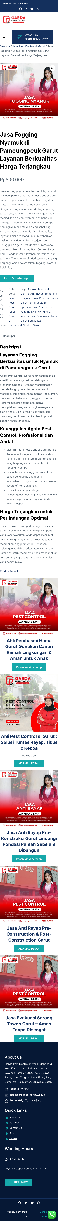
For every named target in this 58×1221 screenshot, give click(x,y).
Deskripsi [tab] (9, 336)
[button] (52, 68)
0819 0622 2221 (37, 39)
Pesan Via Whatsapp (16, 278)
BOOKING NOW (18, 1182)
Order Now (31, 34)
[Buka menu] (4, 37)
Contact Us (15, 1127)
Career (13, 1138)
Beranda (5, 46)
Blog (12, 1133)
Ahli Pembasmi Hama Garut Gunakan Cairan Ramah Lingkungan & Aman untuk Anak (29, 649)
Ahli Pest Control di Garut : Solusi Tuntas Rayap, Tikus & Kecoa (29, 742)
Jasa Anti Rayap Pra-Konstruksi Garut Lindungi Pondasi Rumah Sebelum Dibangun (29, 841)
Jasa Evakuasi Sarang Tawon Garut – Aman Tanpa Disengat (29, 1023)
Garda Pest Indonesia (46, 1214)
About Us (14, 1117)
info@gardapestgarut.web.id (27, 1094)
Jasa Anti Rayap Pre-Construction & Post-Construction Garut (29, 934)
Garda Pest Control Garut (24, 325)
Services (14, 1122)
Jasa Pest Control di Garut (29, 46)
